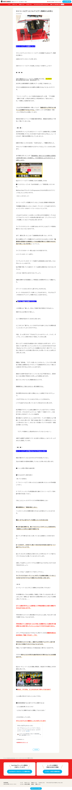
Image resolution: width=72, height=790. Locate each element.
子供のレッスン (21, 4)
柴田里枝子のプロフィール (22, 742)
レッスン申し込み (66, 1)
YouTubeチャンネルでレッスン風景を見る (19, 771)
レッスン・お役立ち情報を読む (52, 771)
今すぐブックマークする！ (36, 788)
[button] (36, 81)
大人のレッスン (42, 782)
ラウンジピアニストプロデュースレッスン (41, 4)
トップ (9, 4)
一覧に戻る (36, 749)
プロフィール (14, 4)
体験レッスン (38, 784)
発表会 (32, 784)
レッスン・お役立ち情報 (25, 784)
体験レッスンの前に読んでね (55, 4)
